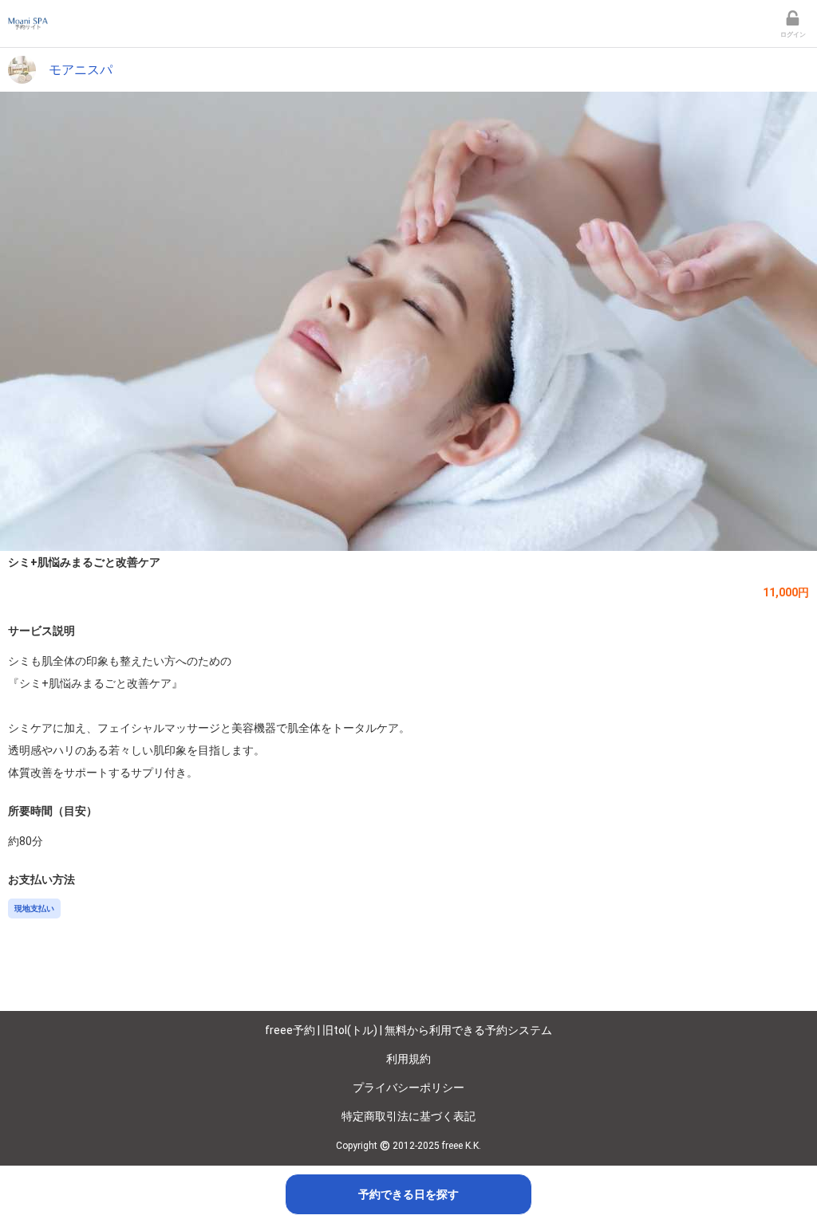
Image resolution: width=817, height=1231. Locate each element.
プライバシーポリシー (408, 1087)
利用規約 (408, 1058)
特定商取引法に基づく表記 (408, 1116)
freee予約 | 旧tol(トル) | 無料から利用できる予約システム (408, 1030)
